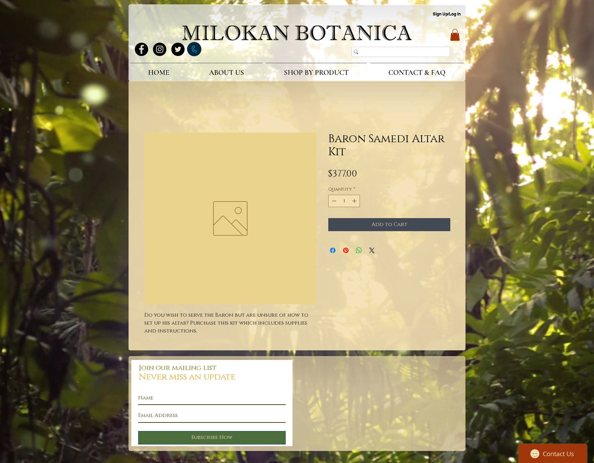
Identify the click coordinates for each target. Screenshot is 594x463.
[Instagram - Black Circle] (159, 49)
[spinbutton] (344, 202)
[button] (455, 35)
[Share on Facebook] (333, 251)
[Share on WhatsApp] (359, 251)
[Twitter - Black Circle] (178, 49)
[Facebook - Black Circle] (141, 49)
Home (152, 109)
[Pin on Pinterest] (346, 251)
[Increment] (355, 202)
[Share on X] (372, 251)
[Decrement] (333, 202)
